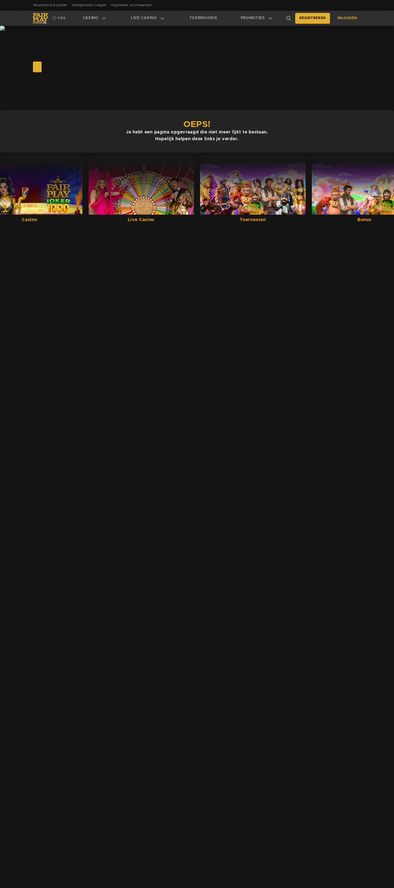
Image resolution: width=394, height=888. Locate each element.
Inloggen (347, 18)
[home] (40, 18)
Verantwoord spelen (50, 5)
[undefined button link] (37, 66)
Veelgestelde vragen (89, 5)
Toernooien (203, 18)
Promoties (253, 18)
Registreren (313, 18)
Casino (90, 18)
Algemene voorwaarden (131, 5)
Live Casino (144, 18)
